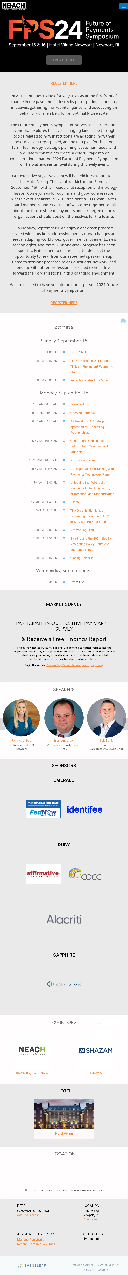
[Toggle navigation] (123, 6)
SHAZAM (96, 1073)
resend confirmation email (36, 1244)
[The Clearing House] (64, 984)
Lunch (74, 502)
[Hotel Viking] (64, 1114)
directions (90, 1219)
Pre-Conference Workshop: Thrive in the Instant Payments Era (91, 366)
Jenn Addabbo (21, 740)
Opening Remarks (82, 413)
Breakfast (77, 404)
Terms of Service (82, 1265)
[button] (4, 724)
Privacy (88, 1269)
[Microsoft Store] (97, 1239)
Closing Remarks (82, 558)
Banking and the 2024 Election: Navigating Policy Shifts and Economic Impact (91, 544)
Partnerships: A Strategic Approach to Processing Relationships (87, 426)
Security (103, 1269)
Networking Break (82, 460)
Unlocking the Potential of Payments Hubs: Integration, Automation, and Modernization (92, 488)
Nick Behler (107, 740)
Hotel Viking (64, 1133)
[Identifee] (84, 809)
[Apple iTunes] (92, 1239)
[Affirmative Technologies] (43, 874)
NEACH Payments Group (32, 1073)
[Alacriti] (64, 919)
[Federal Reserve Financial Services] (43, 809)
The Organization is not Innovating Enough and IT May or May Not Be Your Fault (91, 516)
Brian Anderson (64, 740)
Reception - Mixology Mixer (89, 380)
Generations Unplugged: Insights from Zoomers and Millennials (89, 446)
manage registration (31, 1239)
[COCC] (84, 874)
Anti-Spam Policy (109, 1265)
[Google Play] (86, 1239)
